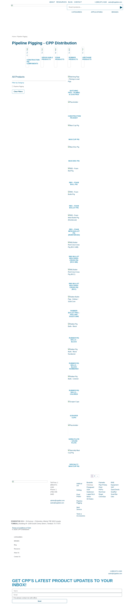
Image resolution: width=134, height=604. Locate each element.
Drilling (79, 490)
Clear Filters (18, 91)
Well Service (79, 508)
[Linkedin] (19, 504)
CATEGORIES (77, 12)
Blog (15, 545)
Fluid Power (79, 495)
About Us (16, 552)
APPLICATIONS (97, 12)
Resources (17, 549)
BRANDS (115, 12)
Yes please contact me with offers (25, 598)
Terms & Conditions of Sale (22, 528)
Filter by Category (18, 82)
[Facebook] (14, 504)
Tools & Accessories (81, 515)
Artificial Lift (79, 484)
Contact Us (17, 556)
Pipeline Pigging (19, 86)
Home (14, 36)
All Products (18, 76)
